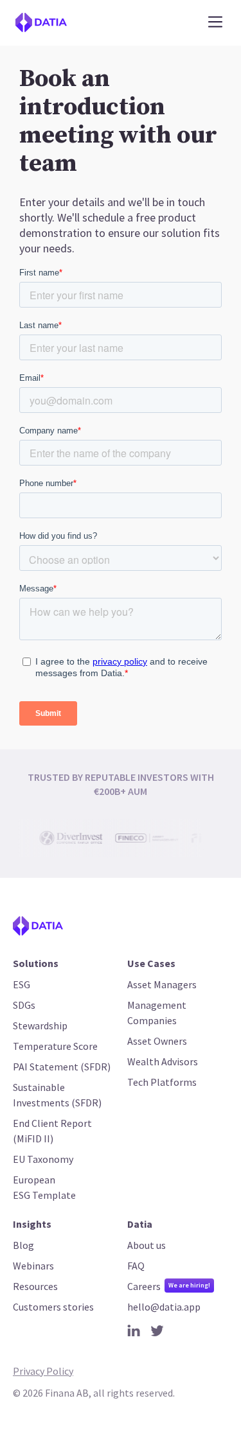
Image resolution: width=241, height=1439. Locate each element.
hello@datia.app (164, 1306)
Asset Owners (157, 1040)
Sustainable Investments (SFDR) (57, 1095)
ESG (21, 984)
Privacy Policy (43, 1371)
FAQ (136, 1265)
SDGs (24, 1005)
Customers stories (53, 1306)
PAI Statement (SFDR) (62, 1066)
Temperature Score (55, 1046)
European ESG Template (44, 1187)
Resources (35, 1286)
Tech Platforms (162, 1082)
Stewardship (40, 1025)
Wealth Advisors (162, 1061)
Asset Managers (162, 984)
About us (146, 1245)
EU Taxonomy (43, 1159)
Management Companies (156, 1013)
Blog (23, 1245)
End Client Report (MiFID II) (52, 1131)
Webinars (33, 1265)
